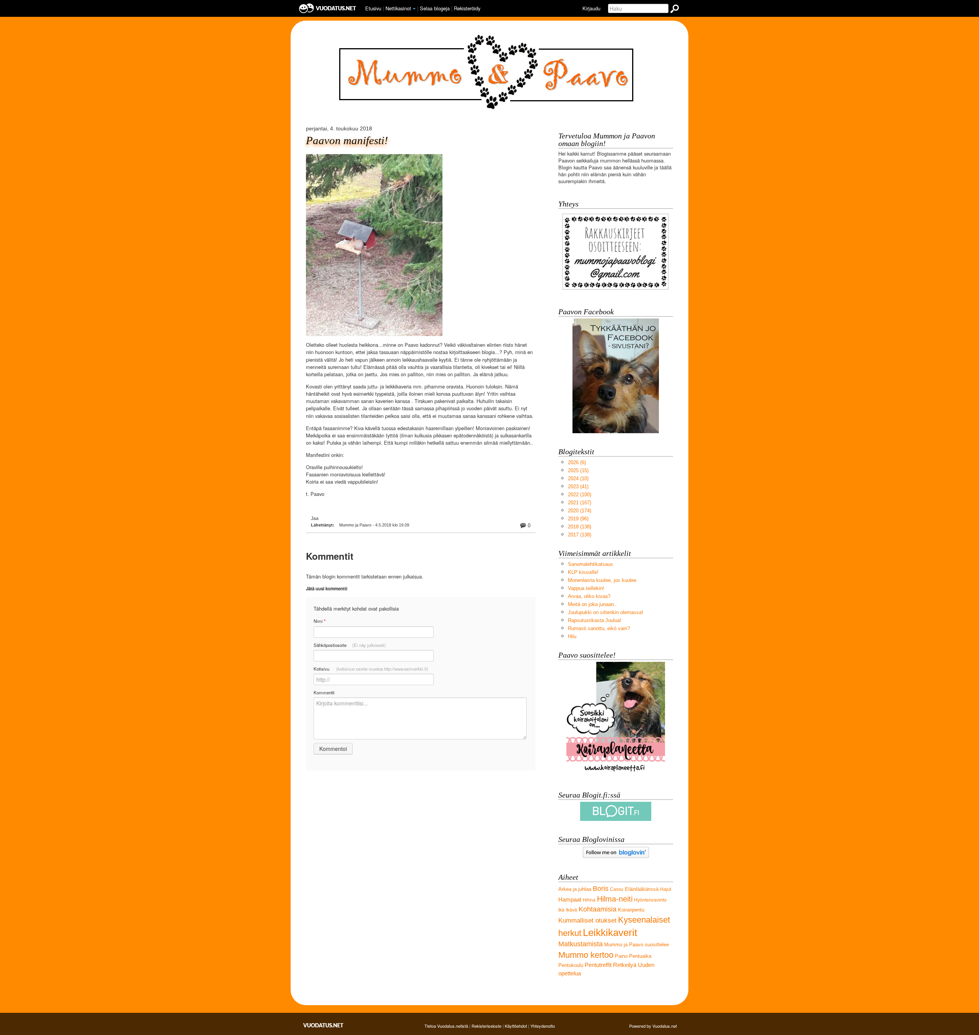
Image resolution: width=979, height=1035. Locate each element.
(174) (579, 510)
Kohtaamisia (597, 909)
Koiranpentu (631, 910)
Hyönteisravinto (650, 900)
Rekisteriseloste (486, 1026)
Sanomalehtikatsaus (590, 564)
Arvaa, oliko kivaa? (589, 596)
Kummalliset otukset (587, 920)
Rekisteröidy (467, 8)
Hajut (665, 889)
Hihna (589, 900)
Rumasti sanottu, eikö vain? (599, 628)
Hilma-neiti (615, 898)
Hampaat (569, 899)
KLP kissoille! (583, 572)
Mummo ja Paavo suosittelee (636, 944)
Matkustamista (580, 944)
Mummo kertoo (585, 955)
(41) (578, 486)
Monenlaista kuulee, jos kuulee (602, 580)
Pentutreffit (598, 965)
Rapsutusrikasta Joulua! (594, 620)
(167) (579, 502)
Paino (621, 956)
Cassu (616, 889)
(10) (578, 478)
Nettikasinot (398, 8)
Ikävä (571, 910)
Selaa (435, 8)
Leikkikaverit (610, 932)
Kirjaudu (591, 8)
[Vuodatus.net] (323, 1025)
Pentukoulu (570, 965)
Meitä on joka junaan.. (592, 604)
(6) (577, 462)
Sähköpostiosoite (350, 645)
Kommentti (324, 692)
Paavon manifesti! (347, 140)
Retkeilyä (624, 965)
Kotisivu (371, 669)
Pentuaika (640, 956)
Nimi (319, 621)
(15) (578, 470)
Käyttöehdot (516, 1026)
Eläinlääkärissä (642, 889)
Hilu (572, 636)
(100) (579, 494)
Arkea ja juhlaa (574, 889)
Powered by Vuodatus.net (653, 1026)
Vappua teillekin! (586, 588)
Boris (600, 888)
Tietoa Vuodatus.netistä (446, 1026)
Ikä (561, 910)
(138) (579, 527)
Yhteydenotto (542, 1026)
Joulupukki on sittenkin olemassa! (605, 612)
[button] (414, 9)
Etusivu (373, 8)
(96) (578, 519)
